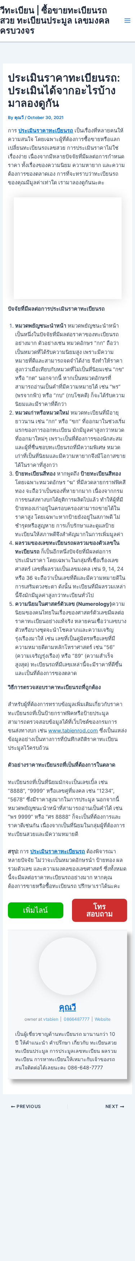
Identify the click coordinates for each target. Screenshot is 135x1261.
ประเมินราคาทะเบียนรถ (45, 130)
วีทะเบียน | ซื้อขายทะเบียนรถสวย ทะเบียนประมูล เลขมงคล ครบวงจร (55, 20)
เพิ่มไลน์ (35, 910)
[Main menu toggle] (127, 20)
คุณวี (67, 1007)
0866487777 (77, 1019)
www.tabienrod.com (73, 730)
